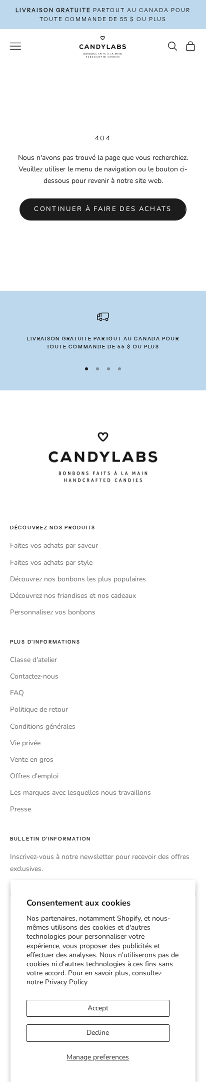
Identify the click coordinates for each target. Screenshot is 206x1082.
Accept (98, 1008)
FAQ (17, 693)
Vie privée (25, 743)
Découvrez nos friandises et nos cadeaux (73, 595)
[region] (103, 331)
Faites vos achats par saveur (54, 545)
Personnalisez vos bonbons (53, 612)
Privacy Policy (66, 982)
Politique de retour (39, 709)
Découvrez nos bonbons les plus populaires (78, 579)
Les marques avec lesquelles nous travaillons (80, 792)
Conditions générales (43, 726)
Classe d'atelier (33, 660)
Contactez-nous (34, 676)
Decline (97, 1032)
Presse (20, 809)
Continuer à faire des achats (103, 208)
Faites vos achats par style (51, 562)
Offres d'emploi (34, 776)
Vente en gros (32, 759)
